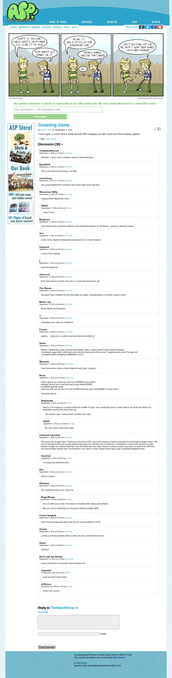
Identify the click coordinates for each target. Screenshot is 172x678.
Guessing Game (53, 125)
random (57, 27)
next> (66, 27)
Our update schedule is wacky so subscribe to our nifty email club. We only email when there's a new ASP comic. (84, 103)
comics (86, 22)
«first (13, 27)
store (156, 22)
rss (134, 22)
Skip (48, 139)
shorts (112, 22)
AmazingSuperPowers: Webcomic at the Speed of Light (86, 15)
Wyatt (53, 139)
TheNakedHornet (63, 608)
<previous (24, 27)
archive (46, 27)
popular (35, 27)
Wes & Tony (46, 130)
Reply (70, 153)
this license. (119, 657)
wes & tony (58, 22)
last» (75, 27)
